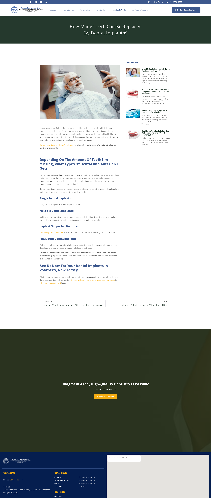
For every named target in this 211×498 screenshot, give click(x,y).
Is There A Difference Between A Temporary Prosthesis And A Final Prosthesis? (155, 92)
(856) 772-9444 (16, 479)
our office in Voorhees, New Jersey (101, 280)
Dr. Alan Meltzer (77, 280)
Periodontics (85, 10)
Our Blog (58, 496)
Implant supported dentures (51, 232)
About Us (52, 10)
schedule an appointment (50, 283)
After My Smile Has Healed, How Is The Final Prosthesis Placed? (156, 70)
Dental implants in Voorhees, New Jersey (56, 145)
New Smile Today (119, 10)
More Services (100, 10)
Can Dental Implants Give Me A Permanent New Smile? (154, 111)
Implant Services (68, 10)
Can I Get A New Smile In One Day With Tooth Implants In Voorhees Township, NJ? (155, 133)
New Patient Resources (140, 10)
